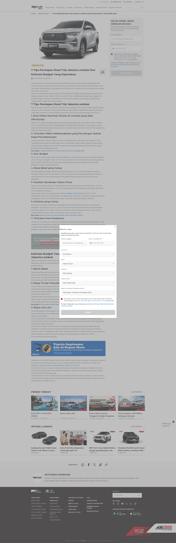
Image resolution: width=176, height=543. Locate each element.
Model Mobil (65, 279)
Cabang (64, 269)
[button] (88, 226)
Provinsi (64, 250)
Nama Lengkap (66, 239)
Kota (63, 259)
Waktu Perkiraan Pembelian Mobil (73, 288)
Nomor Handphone (95, 239)
